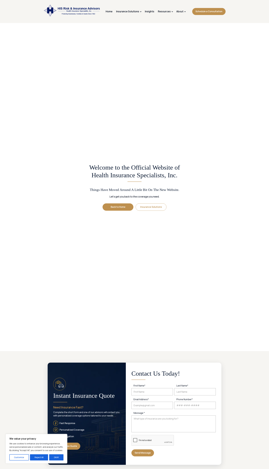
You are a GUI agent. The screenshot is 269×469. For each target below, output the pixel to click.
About (179, 11)
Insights (149, 11)
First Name (139, 385)
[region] (36, 448)
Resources (164, 11)
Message (139, 412)
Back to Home (118, 206)
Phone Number (184, 399)
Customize (19, 457)
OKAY (56, 457)
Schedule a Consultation (208, 11)
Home (109, 11)
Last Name (182, 385)
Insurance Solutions (127, 11)
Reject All (39, 457)
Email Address (141, 399)
